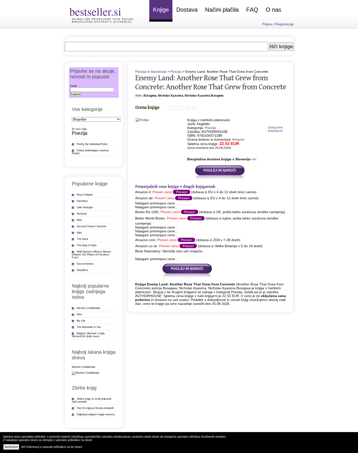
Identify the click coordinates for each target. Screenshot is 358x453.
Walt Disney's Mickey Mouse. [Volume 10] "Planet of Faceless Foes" (92, 254)
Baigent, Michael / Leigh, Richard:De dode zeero (88, 335)
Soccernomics (85, 263)
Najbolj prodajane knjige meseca (96, 414)
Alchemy (82, 213)
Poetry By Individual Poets (92, 144)
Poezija (175, 71)
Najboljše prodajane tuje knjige (103, 19)
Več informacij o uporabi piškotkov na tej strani (51, 447)
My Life (81, 320)
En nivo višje (79, 128)
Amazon (238, 139)
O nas (273, 9)
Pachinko (82, 200)
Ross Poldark (85, 194)
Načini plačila (222, 9)
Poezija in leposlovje (150, 71)
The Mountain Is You (89, 327)
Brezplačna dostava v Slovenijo (102, 21)
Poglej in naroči (219, 170)
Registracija (284, 24)
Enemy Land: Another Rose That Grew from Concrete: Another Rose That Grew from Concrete (210, 82)
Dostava (187, 9)
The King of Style (87, 245)
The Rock (82, 238)
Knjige (161, 9)
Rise (79, 219)
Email (73, 85)
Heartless (82, 270)
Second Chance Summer (91, 226)
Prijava (267, 24)
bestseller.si (95, 11)
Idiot (79, 232)
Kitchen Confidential (88, 308)
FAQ (252, 9)
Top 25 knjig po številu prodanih (95, 408)
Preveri (181, 192)
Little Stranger (85, 207)
